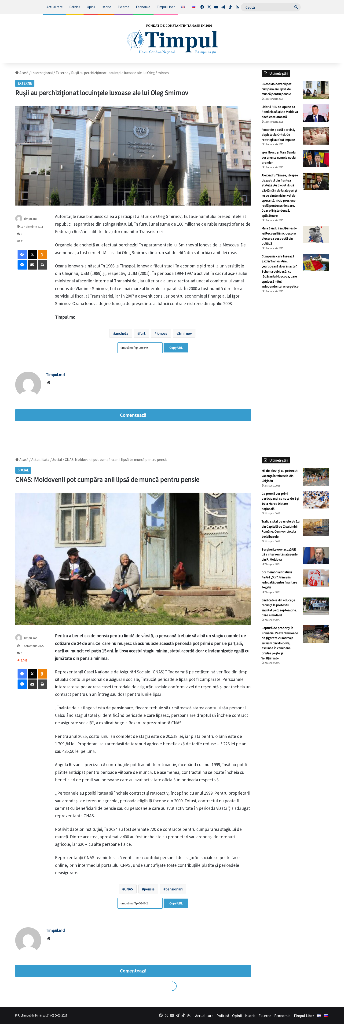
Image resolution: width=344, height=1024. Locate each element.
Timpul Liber (166, 7)
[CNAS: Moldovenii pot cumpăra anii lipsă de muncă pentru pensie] (316, 90)
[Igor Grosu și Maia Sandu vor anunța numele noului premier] (316, 158)
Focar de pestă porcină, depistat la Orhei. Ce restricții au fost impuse (278, 135)
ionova (162, 333)
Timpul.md (30, 219)
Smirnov (185, 333)
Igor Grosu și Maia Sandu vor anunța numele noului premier (279, 157)
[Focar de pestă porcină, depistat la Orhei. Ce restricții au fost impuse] (316, 136)
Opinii (91, 7)
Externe (123, 7)
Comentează (133, 415)
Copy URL (176, 347)
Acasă (24, 72)
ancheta (121, 333)
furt (142, 333)
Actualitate (55, 7)
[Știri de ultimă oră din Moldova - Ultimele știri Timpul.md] (172, 39)
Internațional (42, 72)
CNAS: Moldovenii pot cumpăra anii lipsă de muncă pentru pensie (276, 89)
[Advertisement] (295, 375)
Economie (143, 7)
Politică (74, 7)
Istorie (106, 7)
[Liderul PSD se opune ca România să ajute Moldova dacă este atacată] (316, 113)
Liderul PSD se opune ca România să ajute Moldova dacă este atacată (280, 112)
